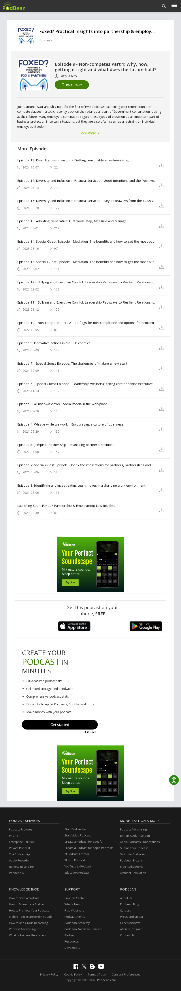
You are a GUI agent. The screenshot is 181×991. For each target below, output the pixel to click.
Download (71, 85)
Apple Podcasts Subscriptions (140, 842)
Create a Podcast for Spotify (83, 842)
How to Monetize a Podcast (27, 904)
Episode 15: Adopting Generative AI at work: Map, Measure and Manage (72, 221)
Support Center (74, 898)
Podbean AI (17, 873)
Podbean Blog (129, 904)
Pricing (13, 836)
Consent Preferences (126, 974)
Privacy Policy (49, 974)
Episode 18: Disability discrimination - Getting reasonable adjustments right (74, 160)
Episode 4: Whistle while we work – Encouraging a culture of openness (70, 424)
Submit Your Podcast (134, 848)
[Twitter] (85, 967)
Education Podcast (76, 873)
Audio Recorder (19, 860)
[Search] (164, 6)
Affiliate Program (131, 929)
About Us (126, 898)
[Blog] (93, 968)
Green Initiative (130, 923)
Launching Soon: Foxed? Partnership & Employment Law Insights (66, 505)
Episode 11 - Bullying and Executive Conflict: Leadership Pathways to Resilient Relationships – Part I (87, 302)
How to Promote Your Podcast (29, 910)
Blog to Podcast (74, 860)
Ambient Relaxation (133, 873)
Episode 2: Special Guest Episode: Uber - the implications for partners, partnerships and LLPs (87, 465)
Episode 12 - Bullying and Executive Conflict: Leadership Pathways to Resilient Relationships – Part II (87, 282)
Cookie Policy (73, 974)
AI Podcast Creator (76, 854)
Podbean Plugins (131, 860)
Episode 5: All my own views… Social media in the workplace (62, 404)
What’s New (72, 904)
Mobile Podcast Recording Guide (31, 917)
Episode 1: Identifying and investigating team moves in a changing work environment (81, 485)
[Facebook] (77, 968)
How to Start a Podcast (24, 898)
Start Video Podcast (77, 835)
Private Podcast (19, 848)
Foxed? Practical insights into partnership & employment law (105, 31)
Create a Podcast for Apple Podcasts (88, 848)
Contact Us (127, 935)
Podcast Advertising (133, 829)
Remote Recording (21, 867)
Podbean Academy (77, 923)
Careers (125, 910)
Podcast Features (20, 829)
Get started (60, 724)
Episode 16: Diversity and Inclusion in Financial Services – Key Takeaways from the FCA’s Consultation (87, 201)
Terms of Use (97, 974)
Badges (69, 935)
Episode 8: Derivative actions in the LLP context (53, 343)
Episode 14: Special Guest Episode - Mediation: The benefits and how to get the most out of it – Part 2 (87, 241)
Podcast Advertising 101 (25, 929)
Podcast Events (74, 917)
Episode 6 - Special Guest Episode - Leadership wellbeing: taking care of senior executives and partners (87, 384)
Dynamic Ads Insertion (135, 836)
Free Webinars (74, 910)
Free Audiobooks (131, 867)
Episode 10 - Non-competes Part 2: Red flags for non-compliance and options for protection (87, 323)
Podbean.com (106, 980)
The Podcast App (20, 854)
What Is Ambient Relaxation (27, 935)
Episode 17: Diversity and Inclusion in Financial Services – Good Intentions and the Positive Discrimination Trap (87, 180)
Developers (72, 948)
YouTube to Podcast (77, 866)
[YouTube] (102, 967)
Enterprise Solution (22, 842)
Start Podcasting (75, 829)
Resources (71, 941)
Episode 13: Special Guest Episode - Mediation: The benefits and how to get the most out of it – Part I (87, 262)
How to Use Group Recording (28, 923)
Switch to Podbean (132, 854)
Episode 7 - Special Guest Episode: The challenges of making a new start (72, 363)
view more (89, 133)
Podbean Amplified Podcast (83, 929)
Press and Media (131, 917)
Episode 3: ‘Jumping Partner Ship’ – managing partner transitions (65, 445)
